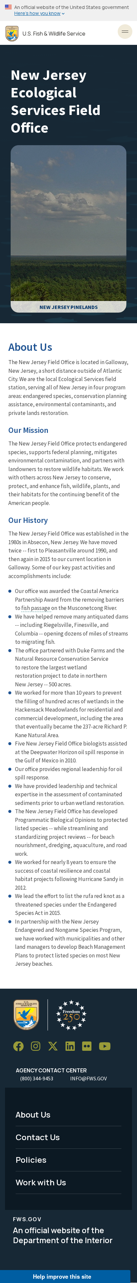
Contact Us (38, 1137)
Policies (31, 1159)
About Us (33, 1114)
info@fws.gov (88, 1078)
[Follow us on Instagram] (38, 1046)
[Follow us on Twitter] (55, 1046)
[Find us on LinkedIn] (72, 1046)
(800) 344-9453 (36, 1078)
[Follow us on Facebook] (20, 1046)
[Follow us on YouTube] (107, 1046)
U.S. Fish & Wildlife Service (54, 33)
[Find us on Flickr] (89, 1046)
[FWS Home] (12, 34)
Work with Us (41, 1182)
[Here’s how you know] (68, 10)
